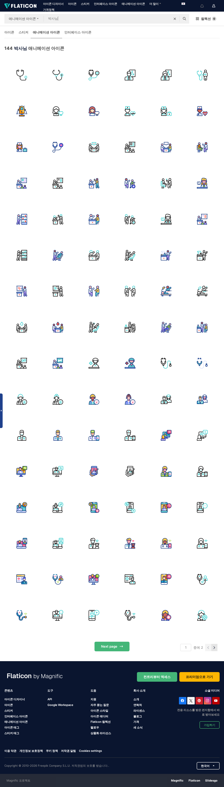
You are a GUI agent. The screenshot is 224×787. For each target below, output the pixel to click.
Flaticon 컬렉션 (101, 721)
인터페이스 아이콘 (105, 3)
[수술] (166, 291)
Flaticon (194, 780)
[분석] (22, 291)
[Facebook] (182, 700)
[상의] (94, 147)
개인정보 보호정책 (31, 750)
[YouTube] (216, 700)
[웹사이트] (22, 579)
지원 (93, 699)
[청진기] (22, 75)
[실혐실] (166, 255)
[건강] (94, 435)
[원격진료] (58, 579)
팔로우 (95, 727)
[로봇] (22, 111)
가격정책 (48, 9)
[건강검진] (202, 75)
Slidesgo (211, 780)
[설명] (130, 183)
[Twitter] (191, 700)
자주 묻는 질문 (100, 705)
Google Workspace (60, 705)
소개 (136, 699)
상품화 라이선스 (101, 733)
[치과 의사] (58, 111)
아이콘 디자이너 (53, 3)
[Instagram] (207, 700)
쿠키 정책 (52, 750)
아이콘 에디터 (99, 716)
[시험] (130, 327)
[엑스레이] (22, 363)
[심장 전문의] (130, 111)
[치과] (94, 327)
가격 (136, 721)
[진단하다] (58, 183)
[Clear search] (175, 19)
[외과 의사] (94, 363)
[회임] (58, 255)
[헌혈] (22, 327)
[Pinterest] (199, 700)
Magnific (177, 780)
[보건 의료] (94, 75)
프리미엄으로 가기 (199, 677)
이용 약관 (10, 750)
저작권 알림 (68, 750)
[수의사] (22, 399)
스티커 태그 (11, 733)
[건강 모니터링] (166, 615)
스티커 (85, 3)
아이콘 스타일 (99, 710)
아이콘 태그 (11, 727)
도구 (50, 690)
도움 (93, 690)
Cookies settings (90, 750)
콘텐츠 (8, 690)
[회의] (130, 147)
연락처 (137, 705)
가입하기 (209, 725)
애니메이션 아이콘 (133, 3)
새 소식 (138, 727)
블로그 (137, 716)
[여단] (166, 399)
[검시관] (202, 147)
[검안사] (130, 75)
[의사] (166, 111)
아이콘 (72, 3)
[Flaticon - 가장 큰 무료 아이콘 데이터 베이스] (20, 5)
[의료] (94, 507)
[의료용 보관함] (22, 219)
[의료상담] (94, 291)
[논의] (94, 183)
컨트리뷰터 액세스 (157, 677)
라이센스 (139, 710)
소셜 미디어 (212, 690)
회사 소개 (139, 690)
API (49, 699)
